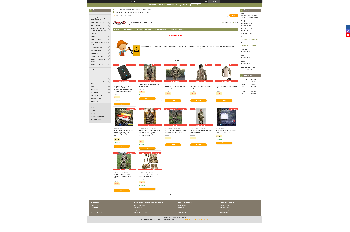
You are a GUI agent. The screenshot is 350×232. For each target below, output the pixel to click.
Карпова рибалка (224, 205)
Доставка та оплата (96, 119)
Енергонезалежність (96, 98)
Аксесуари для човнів (96, 212)
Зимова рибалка (224, 212)
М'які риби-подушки (96, 95)
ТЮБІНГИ (93, 33)
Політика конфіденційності (203, 219)
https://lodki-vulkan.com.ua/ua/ (249, 39)
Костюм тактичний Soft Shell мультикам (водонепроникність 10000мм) (123, 176)
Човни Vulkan (94, 205)
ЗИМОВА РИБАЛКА (96, 25)
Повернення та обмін (97, 122)
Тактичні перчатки (199, 48)
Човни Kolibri (94, 207)
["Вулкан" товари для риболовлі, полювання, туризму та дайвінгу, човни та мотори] (119, 22)
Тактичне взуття (181, 207)
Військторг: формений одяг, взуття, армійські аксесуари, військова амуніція (98, 17)
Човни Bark (94, 210)
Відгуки (93, 113)
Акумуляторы (137, 210)
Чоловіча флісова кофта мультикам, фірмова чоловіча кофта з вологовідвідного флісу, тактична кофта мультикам (149, 132)
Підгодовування (95, 79)
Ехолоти (93, 86)
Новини (93, 104)
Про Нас (93, 110)
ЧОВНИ (93, 36)
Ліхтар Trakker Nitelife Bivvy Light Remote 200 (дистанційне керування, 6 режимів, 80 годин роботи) (124, 132)
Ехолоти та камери (225, 210)
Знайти (234, 15)
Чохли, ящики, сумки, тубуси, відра (98, 82)
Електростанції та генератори (141, 212)
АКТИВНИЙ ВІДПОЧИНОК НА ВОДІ (99, 43)
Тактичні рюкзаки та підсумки (184, 210)
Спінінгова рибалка (96, 53)
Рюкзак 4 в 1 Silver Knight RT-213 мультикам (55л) (175, 87)
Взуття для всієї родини (97, 22)
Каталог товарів (95, 13)
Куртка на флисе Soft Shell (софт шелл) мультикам (200, 87)
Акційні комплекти (96, 76)
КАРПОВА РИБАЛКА (96, 47)
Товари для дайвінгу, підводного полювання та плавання (98, 71)
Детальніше (195, 5)
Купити (122, 104)
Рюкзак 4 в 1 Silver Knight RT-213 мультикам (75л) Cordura (149, 175)
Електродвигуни (138, 207)
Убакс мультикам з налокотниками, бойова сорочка (226, 87)
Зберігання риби (95, 89)
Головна (116, 29)
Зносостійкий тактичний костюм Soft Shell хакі (149, 85)
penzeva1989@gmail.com (248, 45)
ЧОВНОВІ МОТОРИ (96, 39)
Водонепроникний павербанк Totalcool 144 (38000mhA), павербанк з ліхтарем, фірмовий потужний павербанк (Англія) (123, 88)
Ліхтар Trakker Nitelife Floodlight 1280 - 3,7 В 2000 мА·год (226, 131)
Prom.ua (184, 217)
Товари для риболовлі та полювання (98, 60)
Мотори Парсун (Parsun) (140, 205)
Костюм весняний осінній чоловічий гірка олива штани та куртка (175, 131)
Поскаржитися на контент (189, 219)
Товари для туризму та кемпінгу (97, 65)
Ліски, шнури (94, 92)
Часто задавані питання (97, 116)
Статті (92, 107)
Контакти (148, 29)
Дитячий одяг (94, 101)
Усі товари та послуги (175, 195)
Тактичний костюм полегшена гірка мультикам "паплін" (201, 131)
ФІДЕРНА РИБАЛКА (96, 50)
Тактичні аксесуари (182, 212)
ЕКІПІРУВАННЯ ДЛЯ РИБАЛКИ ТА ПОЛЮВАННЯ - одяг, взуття (99, 29)
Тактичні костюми (181, 205)
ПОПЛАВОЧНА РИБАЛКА (97, 56)
